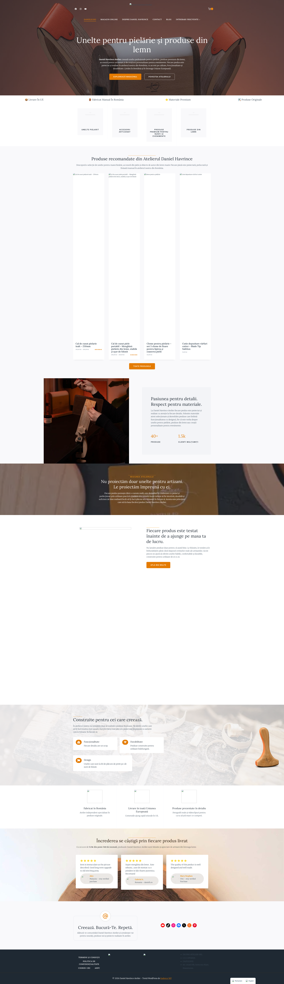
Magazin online (109, 19)
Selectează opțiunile (89, 354)
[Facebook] (76, 9)
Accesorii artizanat (125, 131)
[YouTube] (85, 9)
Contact (157, 19)
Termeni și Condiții (89, 957)
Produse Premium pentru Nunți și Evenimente (159, 133)
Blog (169, 19)
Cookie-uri (84, 968)
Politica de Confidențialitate (89, 962)
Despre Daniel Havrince (135, 19)
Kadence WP (166, 978)
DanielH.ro (90, 19)
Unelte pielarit (90, 130)
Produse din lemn (194, 131)
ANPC (97, 968)
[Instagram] (80, 9)
